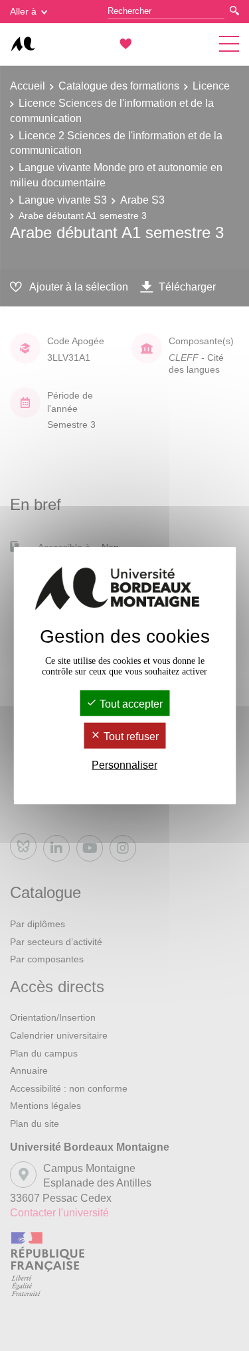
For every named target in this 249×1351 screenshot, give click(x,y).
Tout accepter (130, 703)
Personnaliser (124, 765)
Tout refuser (130, 736)
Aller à (23, 11)
